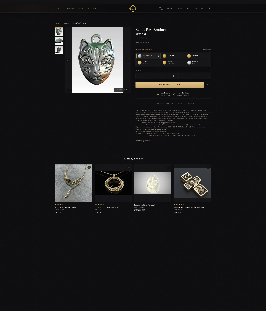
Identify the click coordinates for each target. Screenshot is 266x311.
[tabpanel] (173, 124)
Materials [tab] (170, 103)
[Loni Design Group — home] (133, 8)
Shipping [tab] (190, 103)
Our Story (161, 8)
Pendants (66, 23)
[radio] (148, 56)
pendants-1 (147, 141)
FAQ (187, 8)
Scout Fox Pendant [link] (79, 23)
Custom (81, 8)
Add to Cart (71, 199)
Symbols (70, 8)
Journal (169, 8)
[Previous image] (68, 60)
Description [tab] (158, 103)
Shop (59, 8)
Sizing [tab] (180, 103)
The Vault (93, 8)
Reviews (179, 8)
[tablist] (173, 103)
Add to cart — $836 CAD (170, 85)
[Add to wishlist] (208, 85)
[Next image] (128, 60)
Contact (196, 8)
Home (57, 23)
